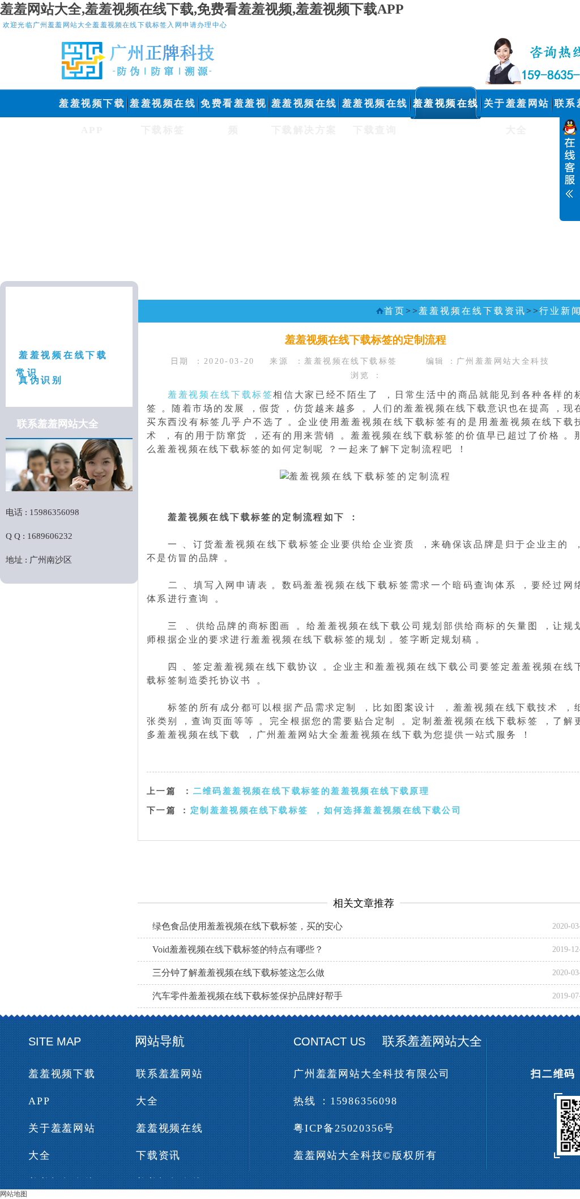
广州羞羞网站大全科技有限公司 (371, 1073)
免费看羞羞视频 (234, 107)
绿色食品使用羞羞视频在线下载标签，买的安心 (247, 926)
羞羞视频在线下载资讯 (446, 107)
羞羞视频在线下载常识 (62, 359)
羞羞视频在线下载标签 (163, 107)
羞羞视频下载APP (92, 107)
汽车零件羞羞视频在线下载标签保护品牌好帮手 (247, 996)
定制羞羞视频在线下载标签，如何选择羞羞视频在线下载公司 (326, 810)
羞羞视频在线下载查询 (375, 107)
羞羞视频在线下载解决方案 (304, 107)
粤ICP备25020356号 (344, 1128)
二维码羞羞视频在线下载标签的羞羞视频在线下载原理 (311, 791)
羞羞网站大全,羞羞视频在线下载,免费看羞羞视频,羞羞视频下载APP (202, 9)
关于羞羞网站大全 (517, 107)
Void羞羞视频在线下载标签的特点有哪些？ (237, 949)
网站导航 (160, 1041)
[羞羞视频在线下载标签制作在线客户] (570, 171)
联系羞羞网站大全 (169, 1087)
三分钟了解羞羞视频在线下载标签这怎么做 (238, 972)
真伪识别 (41, 380)
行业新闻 (41, 329)
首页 (395, 311)
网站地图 (13, 1194)
